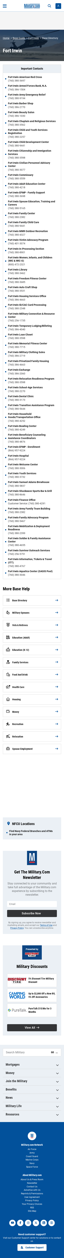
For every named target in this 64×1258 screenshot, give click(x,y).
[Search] (49, 6)
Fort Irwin (33, 38)
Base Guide (19, 38)
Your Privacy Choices (32, 1204)
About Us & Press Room (32, 1179)
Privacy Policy (17, 928)
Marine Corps (32, 1160)
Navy (32, 1163)
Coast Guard (32, 1156)
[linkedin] (44, 1223)
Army (32, 1153)
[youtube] (12, 1223)
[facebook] (20, 1223)
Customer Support (34, 1247)
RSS (32, 1207)
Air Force (32, 1149)
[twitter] (36, 1223)
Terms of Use (46, 925)
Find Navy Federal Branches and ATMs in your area (31, 833)
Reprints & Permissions (32, 1193)
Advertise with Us (32, 1190)
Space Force (32, 1167)
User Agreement (32, 1197)
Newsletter (32, 1183)
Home (6, 38)
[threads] (51, 1223)
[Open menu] (5, 6)
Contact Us (32, 1186)
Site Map (32, 1211)
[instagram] (28, 1223)
